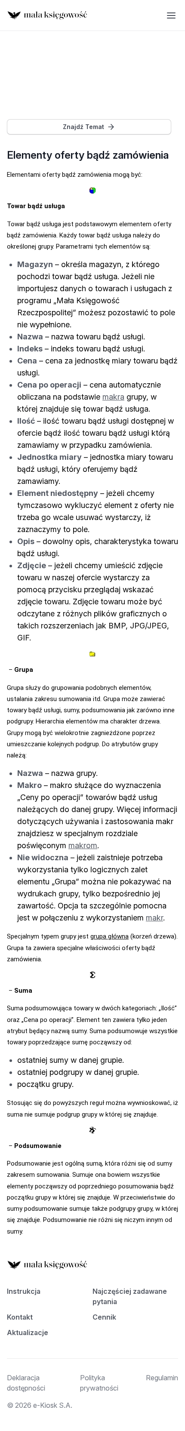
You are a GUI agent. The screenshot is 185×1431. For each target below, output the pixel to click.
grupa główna (109, 936)
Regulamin (162, 1377)
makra (113, 396)
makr (154, 917)
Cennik (104, 1317)
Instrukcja (23, 1291)
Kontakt (20, 1317)
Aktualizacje (27, 1332)
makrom (82, 845)
